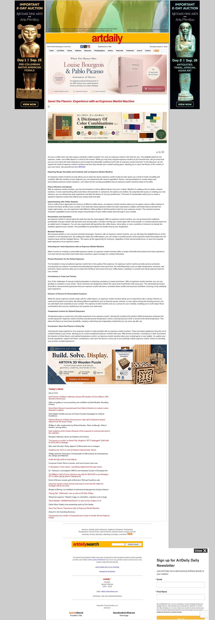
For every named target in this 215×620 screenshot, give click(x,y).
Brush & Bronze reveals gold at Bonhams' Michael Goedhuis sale (74, 480)
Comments (130, 51)
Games (110, 51)
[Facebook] (81, 47)
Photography (128, 529)
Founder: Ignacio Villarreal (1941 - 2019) (107, 584)
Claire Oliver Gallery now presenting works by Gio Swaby (71, 504)
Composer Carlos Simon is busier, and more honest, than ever (73, 463)
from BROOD (80, 167)
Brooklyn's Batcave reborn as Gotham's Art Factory (69, 437)
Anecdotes (85, 534)
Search (139, 51)
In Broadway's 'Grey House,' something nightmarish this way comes (75, 467)
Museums (87, 51)
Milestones (103, 529)
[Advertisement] (138, 405)
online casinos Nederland (96, 560)
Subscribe (119, 51)
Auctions (127, 532)
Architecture (119, 529)
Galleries (78, 51)
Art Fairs (133, 532)
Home (52, 51)
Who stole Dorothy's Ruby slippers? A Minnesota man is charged (74, 446)
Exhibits (91, 529)
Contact (148, 51)
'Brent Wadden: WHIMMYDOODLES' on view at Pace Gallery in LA (75, 501)
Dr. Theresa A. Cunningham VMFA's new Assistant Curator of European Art (78, 471)
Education (99, 534)
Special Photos (94, 532)
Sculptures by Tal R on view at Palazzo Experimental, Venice (72, 450)
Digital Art (111, 529)
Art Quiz (92, 534)
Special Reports (105, 532)
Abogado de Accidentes (107, 571)
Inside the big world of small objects (63, 459)
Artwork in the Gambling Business (62, 512)
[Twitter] (85, 47)
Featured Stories (117, 532)
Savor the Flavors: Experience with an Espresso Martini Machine (74, 508)
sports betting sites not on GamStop (107, 567)
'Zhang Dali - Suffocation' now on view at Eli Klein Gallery (71, 493)
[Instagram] (88, 47)
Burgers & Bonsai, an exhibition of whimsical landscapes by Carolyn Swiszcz (78, 489)
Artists (69, 51)
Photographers (99, 51)
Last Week (60, 51)
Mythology (106, 534)
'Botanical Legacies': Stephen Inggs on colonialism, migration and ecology (78, 497)
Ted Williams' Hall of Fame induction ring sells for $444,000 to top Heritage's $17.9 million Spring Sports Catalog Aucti (78, 475)
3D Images (114, 534)
